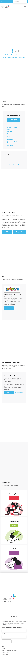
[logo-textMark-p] (5, 6)
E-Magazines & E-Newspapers (9, 650)
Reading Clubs (5, 652)
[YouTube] (14, 616)
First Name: (5, 634)
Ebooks (3, 648)
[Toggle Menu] (25, 6)
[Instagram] (16, 616)
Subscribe (6, 641)
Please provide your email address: (12, 627)
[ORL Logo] (9, 598)
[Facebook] (11, 616)
